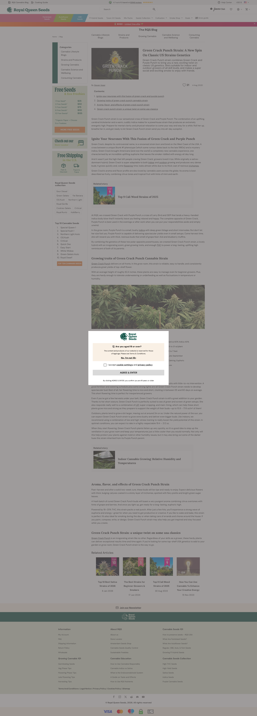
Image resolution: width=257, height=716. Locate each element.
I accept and (130, 364)
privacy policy (145, 364)
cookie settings (124, 364)
